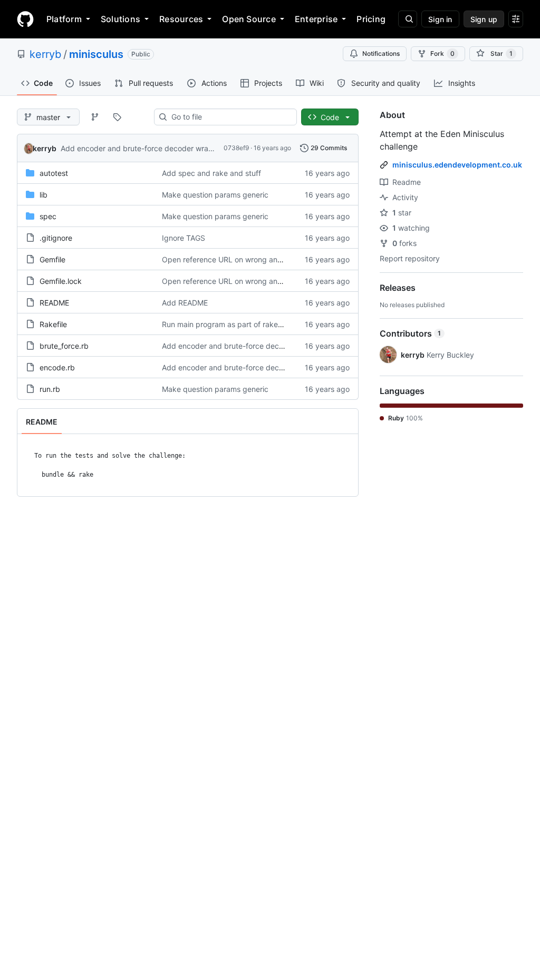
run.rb (50, 389)
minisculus (96, 54)
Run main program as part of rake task (228, 324)
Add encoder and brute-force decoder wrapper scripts (155, 148)
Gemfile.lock (61, 281)
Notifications (381, 53)
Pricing (370, 19)
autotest (54, 173)
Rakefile (53, 324)
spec (48, 216)
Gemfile (52, 259)
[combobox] (229, 117)
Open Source (249, 19)
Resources (181, 19)
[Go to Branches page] (95, 117)
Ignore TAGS (183, 237)
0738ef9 (236, 148)
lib (43, 194)
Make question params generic (215, 194)
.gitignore (56, 237)
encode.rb (57, 367)
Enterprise (316, 19)
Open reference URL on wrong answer (228, 259)
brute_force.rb (64, 345)
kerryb (45, 54)
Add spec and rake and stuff (211, 173)
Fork (442, 53)
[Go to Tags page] (117, 117)
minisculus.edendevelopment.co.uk (457, 164)
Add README (185, 302)
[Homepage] (25, 19)
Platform (64, 19)
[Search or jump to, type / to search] (407, 19)
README (54, 302)
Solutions (120, 19)
